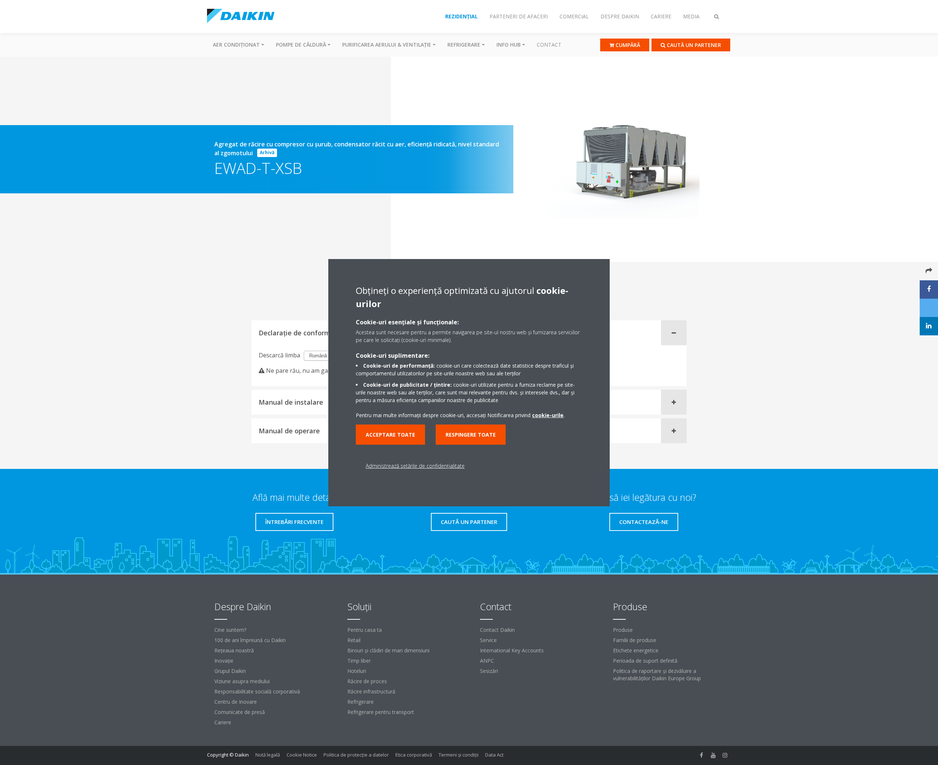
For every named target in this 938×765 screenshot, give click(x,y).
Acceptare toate (390, 434)
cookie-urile (548, 415)
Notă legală (267, 754)
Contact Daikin (497, 629)
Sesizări (489, 670)
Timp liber (359, 660)
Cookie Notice (302, 754)
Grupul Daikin (230, 670)
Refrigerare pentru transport (380, 711)
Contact (549, 44)
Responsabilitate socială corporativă (257, 691)
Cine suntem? (230, 629)
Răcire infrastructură (371, 691)
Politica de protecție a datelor (356, 754)
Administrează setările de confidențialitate (415, 465)
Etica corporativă (413, 754)
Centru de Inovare (235, 701)
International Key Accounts (512, 650)
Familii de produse (634, 640)
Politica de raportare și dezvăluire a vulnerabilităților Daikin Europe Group (657, 674)
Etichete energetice (635, 650)
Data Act (494, 754)
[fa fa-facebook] (702, 755)
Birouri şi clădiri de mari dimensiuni (388, 650)
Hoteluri (356, 670)
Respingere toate (471, 434)
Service (488, 640)
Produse (623, 629)
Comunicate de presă (239, 711)
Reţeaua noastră (234, 650)
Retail (354, 640)
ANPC (487, 660)
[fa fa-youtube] (713, 755)
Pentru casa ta (364, 629)
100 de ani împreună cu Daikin (250, 640)
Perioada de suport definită (645, 660)
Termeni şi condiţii (459, 754)
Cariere (222, 722)
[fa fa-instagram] (725, 755)
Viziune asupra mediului (242, 681)
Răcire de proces (367, 681)
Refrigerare (360, 701)
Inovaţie (223, 660)
